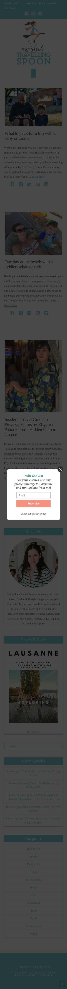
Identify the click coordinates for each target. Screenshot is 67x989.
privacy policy (39, 513)
